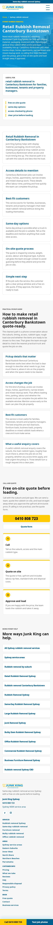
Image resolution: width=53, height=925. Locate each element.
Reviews (6, 876)
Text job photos (40, 922)
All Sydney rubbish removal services (22, 648)
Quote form (26, 526)
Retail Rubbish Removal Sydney (20, 676)
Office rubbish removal (13, 837)
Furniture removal (11, 830)
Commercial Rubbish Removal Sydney (23, 751)
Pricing (5, 870)
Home (4, 17)
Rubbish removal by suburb (18, 666)
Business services (10, 905)
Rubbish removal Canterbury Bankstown (25, 685)
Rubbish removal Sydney (14, 823)
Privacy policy (9, 887)
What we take (8, 873)
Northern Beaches (10, 858)
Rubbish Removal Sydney (17, 694)
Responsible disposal (12, 883)
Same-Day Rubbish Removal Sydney (22, 704)
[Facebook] (4, 812)
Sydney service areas (15, 657)
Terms (5, 890)
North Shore (8, 855)
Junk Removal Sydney (15, 723)
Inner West (7, 851)
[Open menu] (48, 8)
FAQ (4, 880)
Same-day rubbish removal (15, 826)
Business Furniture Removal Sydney (22, 760)
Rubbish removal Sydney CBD (19, 769)
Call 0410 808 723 (13, 922)
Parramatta (7, 862)
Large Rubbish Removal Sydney (20, 713)
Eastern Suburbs (10, 848)
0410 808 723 (26, 518)
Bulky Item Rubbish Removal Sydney (23, 732)
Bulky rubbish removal (13, 833)
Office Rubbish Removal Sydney (20, 741)
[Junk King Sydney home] (12, 7)
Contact (6, 902)
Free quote (7, 898)
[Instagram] (10, 812)
